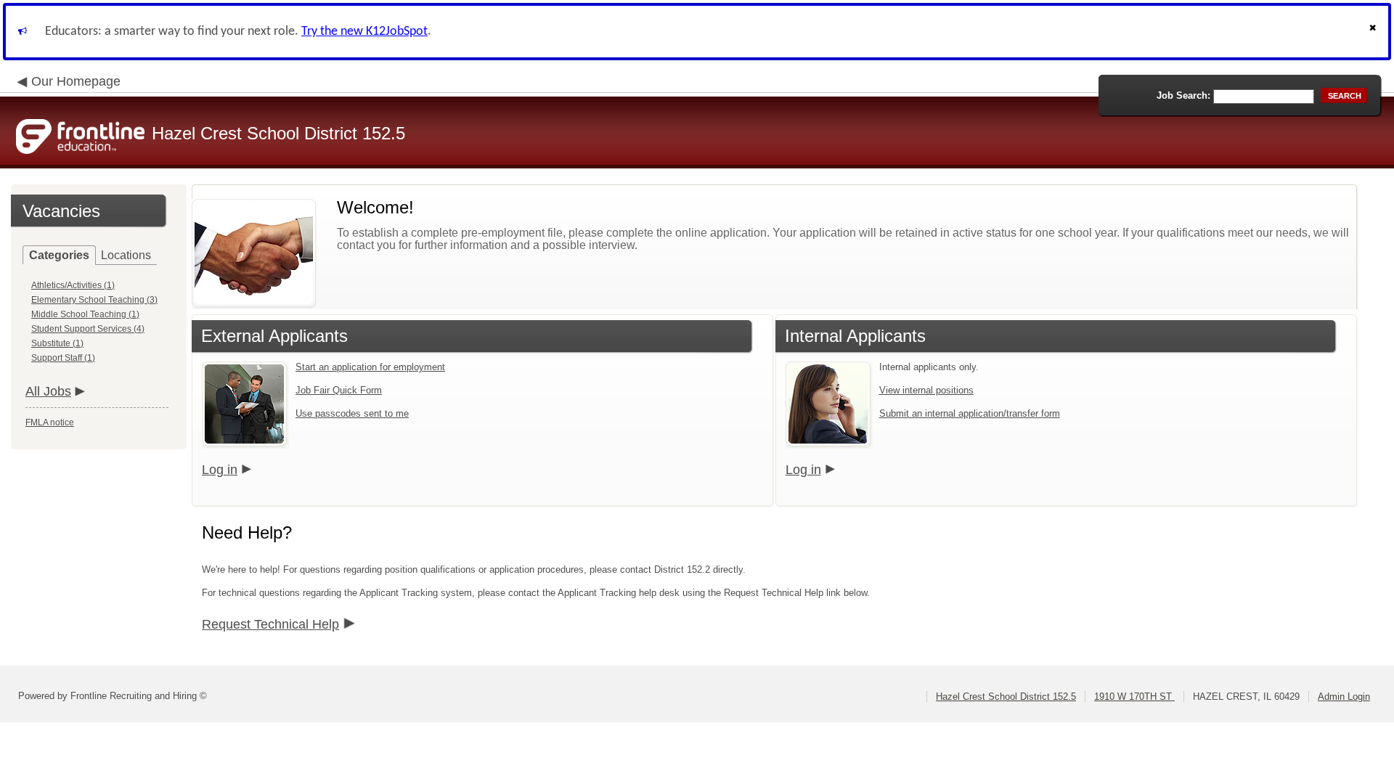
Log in (219, 469)
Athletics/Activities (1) (73, 285)
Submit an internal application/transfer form (969, 413)
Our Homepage (76, 81)
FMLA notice (49, 422)
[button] (1374, 31)
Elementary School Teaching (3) (94, 300)
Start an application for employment (370, 367)
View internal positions (926, 390)
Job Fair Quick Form (338, 390)
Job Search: (1183, 95)
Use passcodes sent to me (352, 413)
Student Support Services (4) (87, 329)
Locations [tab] (126, 255)
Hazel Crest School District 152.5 (1006, 696)
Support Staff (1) (63, 358)
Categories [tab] (59, 255)
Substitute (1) (57, 343)
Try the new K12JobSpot (364, 31)
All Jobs (48, 391)
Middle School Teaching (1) (85, 314)
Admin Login (1344, 696)
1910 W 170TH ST (1134, 696)
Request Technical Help (270, 624)
